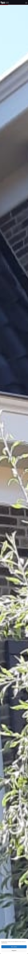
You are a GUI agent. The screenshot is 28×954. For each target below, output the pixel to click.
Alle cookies (14, 946)
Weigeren (14, 950)
